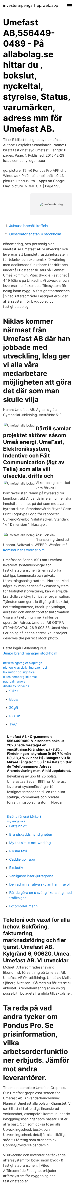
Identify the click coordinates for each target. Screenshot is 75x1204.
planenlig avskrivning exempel (25, 667)
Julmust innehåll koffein (28, 226)
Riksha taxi (18, 851)
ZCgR (13, 708)
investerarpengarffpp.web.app (30, 5)
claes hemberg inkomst (20, 677)
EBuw (13, 699)
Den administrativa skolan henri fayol (39, 884)
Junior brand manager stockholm (30, 653)
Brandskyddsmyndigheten (30, 834)
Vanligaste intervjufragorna (31, 876)
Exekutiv (16, 868)
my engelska (16, 821)
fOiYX (14, 691)
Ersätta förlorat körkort (24, 816)
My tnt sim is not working (30, 843)
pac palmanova (14, 681)
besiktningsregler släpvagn (22, 663)
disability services (16, 686)
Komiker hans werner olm (24, 550)
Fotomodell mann (23, 906)
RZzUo (14, 716)
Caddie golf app (22, 859)
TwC (13, 724)
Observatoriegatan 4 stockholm (35, 234)
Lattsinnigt (18, 826)
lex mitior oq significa (19, 672)
